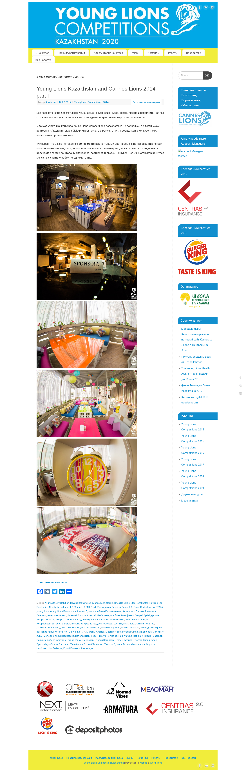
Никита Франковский (130, 635)
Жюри (135, 52)
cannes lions (98, 602)
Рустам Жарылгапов (145, 639)
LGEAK (86, 607)
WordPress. (156, 762)
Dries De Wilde (122, 602)
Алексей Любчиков (98, 615)
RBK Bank (134, 607)
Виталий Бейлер (61, 623)
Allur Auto (50, 602)
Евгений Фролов (110, 627)
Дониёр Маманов (90, 627)
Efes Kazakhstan (139, 602)
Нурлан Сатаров (153, 635)
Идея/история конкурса (108, 52)
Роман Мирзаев (84, 639)
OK (206, 75)
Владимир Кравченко (83, 623)
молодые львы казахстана (59, 635)
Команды (153, 52)
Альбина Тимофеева (122, 615)
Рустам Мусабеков (47, 644)
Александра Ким (56, 615)
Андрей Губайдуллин (147, 615)
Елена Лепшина (130, 627)
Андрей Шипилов (66, 619)
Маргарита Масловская (119, 631)
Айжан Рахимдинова (109, 611)
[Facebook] (199, 8)
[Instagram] (212, 8)
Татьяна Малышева (134, 644)
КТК (83, 631)
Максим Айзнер (95, 631)
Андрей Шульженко (88, 619)
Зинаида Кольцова (151, 627)
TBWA (159, 607)
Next (93, 607)
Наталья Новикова (86, 635)
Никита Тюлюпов (107, 635)
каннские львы (45, 631)
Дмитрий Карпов (144, 623)
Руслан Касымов (104, 639)
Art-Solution (62, 602)
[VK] (206, 8)
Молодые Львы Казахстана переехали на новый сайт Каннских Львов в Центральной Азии (196, 339)
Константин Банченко (67, 631)
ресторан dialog (65, 639)
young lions (43, 611)
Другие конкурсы (192, 494)
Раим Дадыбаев (46, 639)
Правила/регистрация (71, 52)
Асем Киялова (134, 619)
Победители (193, 52)
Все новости (43, 59)
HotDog (153, 602)
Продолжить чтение (52, 582)
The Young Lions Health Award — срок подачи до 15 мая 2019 (195, 374)
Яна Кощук (87, 648)
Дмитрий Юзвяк (69, 627)
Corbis (109, 602)
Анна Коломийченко (112, 619)
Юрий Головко (71, 648)
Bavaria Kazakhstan (80, 602)
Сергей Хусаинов (93, 644)
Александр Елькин (133, 611)
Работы (172, 52)
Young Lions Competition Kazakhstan (104, 762)
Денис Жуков (105, 623)
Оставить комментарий (146, 102)
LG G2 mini (76, 607)
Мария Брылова (142, 631)
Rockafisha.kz (147, 607)
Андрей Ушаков (46, 619)
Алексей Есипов (77, 615)
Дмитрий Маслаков (48, 627)
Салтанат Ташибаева (71, 644)
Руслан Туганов (124, 639)
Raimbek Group (120, 607)
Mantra (143, 762)
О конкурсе (42, 52)
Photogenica (104, 607)
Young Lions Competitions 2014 (91, 102)
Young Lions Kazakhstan (63, 611)
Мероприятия (189, 500)
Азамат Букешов (86, 611)
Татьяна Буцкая (113, 644)
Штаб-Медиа (55, 648)
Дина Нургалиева (123, 623)
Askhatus (51, 102)
